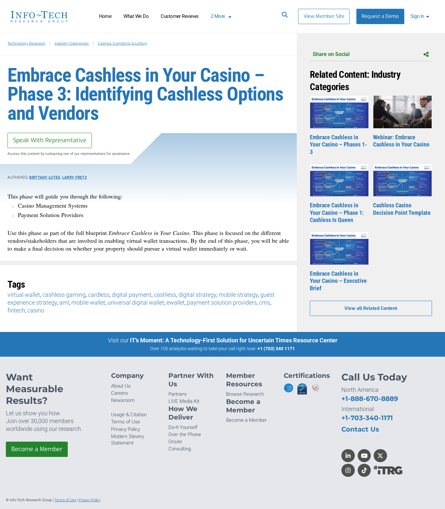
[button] (421, 16)
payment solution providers (222, 302)
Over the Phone (184, 434)
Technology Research (26, 43)
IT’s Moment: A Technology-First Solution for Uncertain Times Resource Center (233, 340)
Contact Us (360, 429)
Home (105, 16)
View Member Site (324, 16)
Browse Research (245, 394)
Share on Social (331, 54)
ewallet (175, 302)
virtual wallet (23, 294)
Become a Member (36, 449)
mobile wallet (88, 302)
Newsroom (123, 400)
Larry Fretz (74, 177)
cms (264, 302)
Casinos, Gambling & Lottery (122, 43)
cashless (165, 294)
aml (64, 302)
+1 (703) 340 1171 (276, 348)
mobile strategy (238, 294)
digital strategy (197, 294)
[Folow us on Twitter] (380, 455)
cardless (98, 294)
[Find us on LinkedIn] (348, 455)
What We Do (136, 16)
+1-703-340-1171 (367, 418)
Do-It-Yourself (182, 427)
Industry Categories (71, 43)
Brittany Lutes (44, 177)
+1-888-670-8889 (369, 398)
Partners (177, 394)
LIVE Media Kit (183, 401)
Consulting (179, 449)
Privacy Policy (125, 429)
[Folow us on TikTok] (364, 470)
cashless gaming (64, 294)
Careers (119, 393)
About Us (121, 386)
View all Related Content (370, 308)
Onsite (175, 442)
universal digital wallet (136, 302)
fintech (16, 310)
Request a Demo (380, 16)
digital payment (131, 294)
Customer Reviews (180, 16)
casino (35, 310)
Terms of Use (125, 422)
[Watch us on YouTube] (364, 455)
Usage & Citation (129, 415)
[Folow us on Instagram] (348, 470)
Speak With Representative (49, 140)
